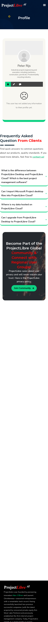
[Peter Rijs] (24, 56)
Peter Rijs (24, 66)
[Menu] (44, 5)
